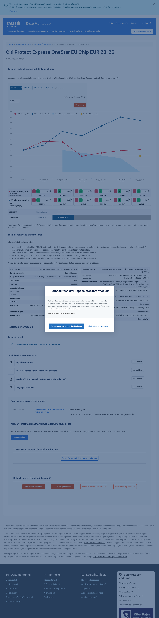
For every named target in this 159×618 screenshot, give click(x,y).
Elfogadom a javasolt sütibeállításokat (66, 326)
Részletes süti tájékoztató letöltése (61, 313)
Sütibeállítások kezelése (98, 326)
